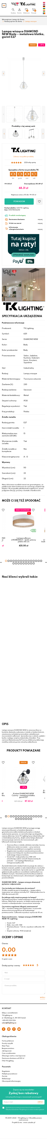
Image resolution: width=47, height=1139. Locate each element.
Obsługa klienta (9, 1036)
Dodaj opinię (31, 162)
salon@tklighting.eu (9, 1023)
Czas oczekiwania (8, 1053)
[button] (3, 114)
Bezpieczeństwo (8, 1048)
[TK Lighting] (23, 4)
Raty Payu (5, 1046)
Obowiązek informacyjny (11, 1081)
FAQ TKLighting (8, 1061)
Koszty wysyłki (7, 1043)
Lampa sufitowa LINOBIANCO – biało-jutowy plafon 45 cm (23, 540)
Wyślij (42, 997)
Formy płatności (8, 1041)
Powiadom (19, 201)
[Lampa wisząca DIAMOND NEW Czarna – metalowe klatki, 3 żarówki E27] (31, 134)
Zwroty (4, 1076)
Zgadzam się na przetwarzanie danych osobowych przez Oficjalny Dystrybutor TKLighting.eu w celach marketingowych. (25, 1108)
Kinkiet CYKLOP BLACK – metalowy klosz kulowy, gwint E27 (17, 616)
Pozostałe (6, 1067)
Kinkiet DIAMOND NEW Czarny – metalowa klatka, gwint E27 (23, 795)
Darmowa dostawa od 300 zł (13, 1058)
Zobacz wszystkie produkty (23, 156)
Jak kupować (7, 1051)
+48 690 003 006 (9, 1020)
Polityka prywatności (9, 1074)
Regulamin (6, 1071)
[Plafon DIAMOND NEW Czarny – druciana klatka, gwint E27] (15, 134)
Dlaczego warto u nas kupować (13, 1056)
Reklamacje (6, 1079)
